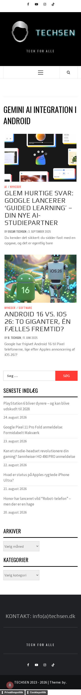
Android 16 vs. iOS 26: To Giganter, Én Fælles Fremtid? (37, 321)
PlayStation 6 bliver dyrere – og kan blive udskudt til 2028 (36, 406)
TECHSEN (56, 32)
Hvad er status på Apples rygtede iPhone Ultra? (36, 477)
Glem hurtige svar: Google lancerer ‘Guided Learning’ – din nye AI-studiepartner (38, 208)
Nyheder (15, 186)
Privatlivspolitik (13, 692)
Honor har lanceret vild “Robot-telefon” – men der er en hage (37, 501)
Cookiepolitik (38, 692)
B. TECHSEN (15, 338)
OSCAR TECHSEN (17, 231)
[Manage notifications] (10, 685)
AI (5, 186)
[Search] (68, 72)
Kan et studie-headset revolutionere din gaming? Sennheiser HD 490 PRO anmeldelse (39, 453)
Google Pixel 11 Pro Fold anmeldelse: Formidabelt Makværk (33, 430)
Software (25, 308)
